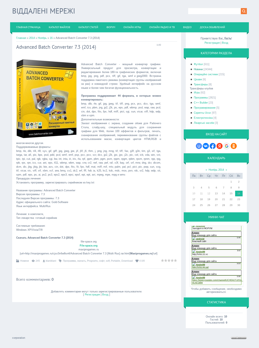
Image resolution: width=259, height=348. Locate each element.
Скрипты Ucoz (202, 112)
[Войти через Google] (226, 146)
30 (238, 205)
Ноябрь (42, 37)
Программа (69, 260)
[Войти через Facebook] (213, 146)
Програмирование (204, 107)
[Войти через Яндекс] (220, 146)
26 (208, 205)
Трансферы (201, 84)
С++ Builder (201, 102)
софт (102, 260)
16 (51, 37)
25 (201, 205)
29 (231, 205)
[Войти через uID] (199, 146)
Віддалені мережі (43, 11)
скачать (81, 260)
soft (108, 260)
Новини (24, 260)
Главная (21, 37)
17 (193, 199)
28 (223, 205)
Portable (115, 260)
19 (208, 199)
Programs (92, 260)
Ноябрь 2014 (216, 169)
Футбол (198, 64)
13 (216, 193)
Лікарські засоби (204, 122)
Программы (201, 97)
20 (216, 199)
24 (193, 205)
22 (231, 199)
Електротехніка (203, 117)
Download (127, 260)
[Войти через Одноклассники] (234, 146)
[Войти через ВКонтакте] (206, 146)
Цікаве (198, 79)
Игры (197, 92)
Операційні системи (206, 74)
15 (231, 193)
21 (223, 199)
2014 (32, 37)
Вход (105, 294)
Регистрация (92, 294)
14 (223, 193)
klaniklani (51, 260)
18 (201, 199)
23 (238, 199)
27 (216, 205)
